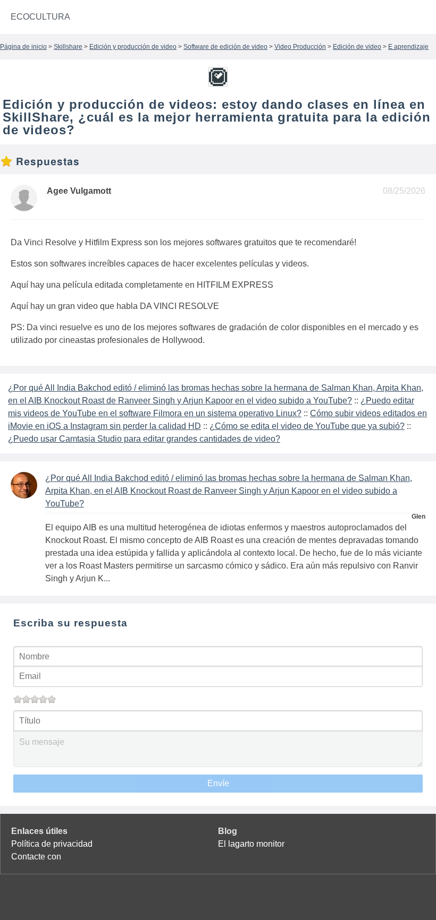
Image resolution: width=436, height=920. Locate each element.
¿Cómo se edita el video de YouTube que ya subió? (307, 426)
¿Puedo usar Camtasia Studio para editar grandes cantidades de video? (144, 438)
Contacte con (36, 856)
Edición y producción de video (133, 46)
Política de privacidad (52, 843)
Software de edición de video (225, 46)
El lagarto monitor (251, 843)
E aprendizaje (408, 46)
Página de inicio (23, 46)
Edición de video (357, 46)
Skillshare (68, 46)
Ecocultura (40, 16)
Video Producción (300, 46)
